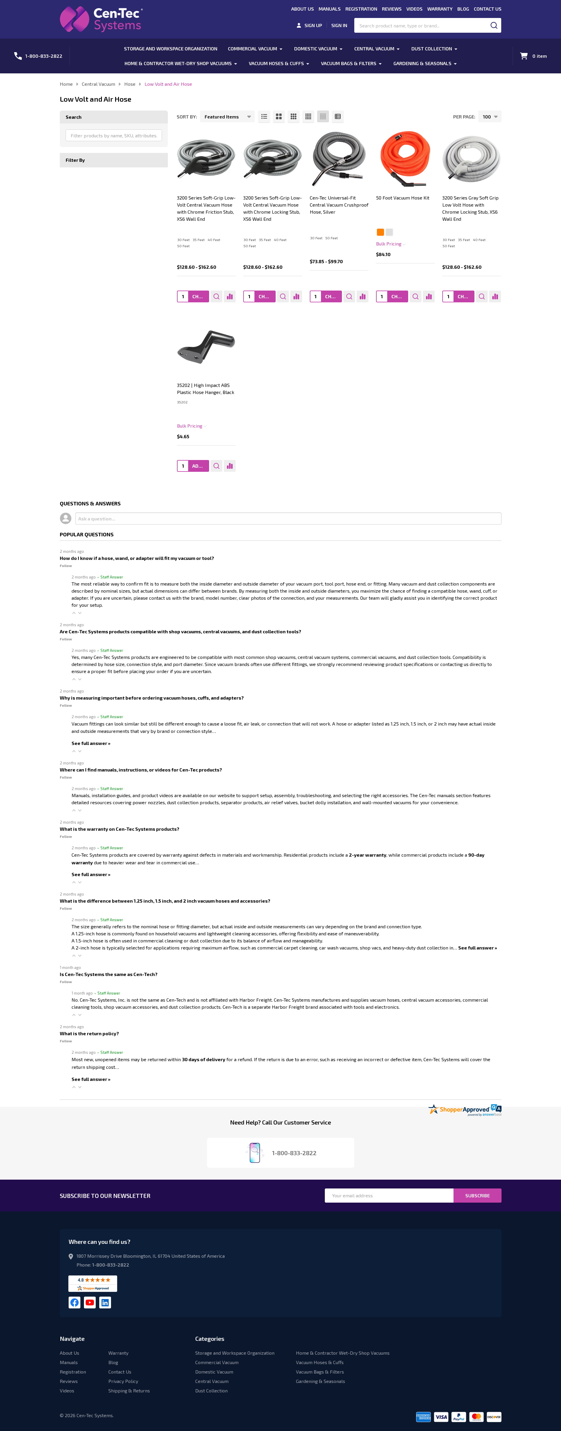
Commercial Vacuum (252, 48)
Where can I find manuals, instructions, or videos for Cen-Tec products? (141, 769)
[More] (280, 48)
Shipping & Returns (129, 1390)
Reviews (392, 8)
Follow (66, 565)
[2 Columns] (279, 116)
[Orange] (380, 232)
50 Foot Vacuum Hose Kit (402, 197)
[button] (74, 612)
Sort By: (187, 116)
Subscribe (477, 1195)
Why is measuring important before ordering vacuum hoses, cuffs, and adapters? (152, 697)
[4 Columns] (308, 116)
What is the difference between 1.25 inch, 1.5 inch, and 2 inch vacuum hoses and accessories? (165, 901)
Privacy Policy (123, 1381)
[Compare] (230, 296)
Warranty (440, 8)
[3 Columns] (293, 116)
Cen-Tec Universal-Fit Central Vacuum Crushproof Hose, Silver (339, 205)
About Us (302, 8)
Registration (361, 8)
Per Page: (464, 116)
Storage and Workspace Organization (170, 48)
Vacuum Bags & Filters (348, 63)
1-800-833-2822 (110, 1264)
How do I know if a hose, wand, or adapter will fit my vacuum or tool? (137, 558)
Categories (209, 1338)
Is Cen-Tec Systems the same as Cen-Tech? (109, 974)
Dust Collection (431, 48)
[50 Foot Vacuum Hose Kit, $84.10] (405, 159)
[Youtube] (90, 1302)
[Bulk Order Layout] (338, 116)
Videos (414, 8)
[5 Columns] (323, 116)
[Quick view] (216, 296)
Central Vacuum (374, 48)
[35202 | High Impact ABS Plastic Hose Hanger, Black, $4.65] (206, 346)
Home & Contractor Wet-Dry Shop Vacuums (178, 63)
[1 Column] (264, 116)
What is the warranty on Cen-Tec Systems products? (119, 829)
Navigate (72, 1338)
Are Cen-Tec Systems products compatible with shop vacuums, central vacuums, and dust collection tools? (180, 631)
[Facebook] (74, 1302)
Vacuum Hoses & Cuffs (276, 63)
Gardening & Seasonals (422, 63)
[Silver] (389, 232)
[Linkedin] (105, 1302)
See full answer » (91, 743)
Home (66, 84)
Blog (463, 8)
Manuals (330, 8)
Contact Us (488, 8)
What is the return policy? (89, 1033)
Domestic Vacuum (315, 48)
